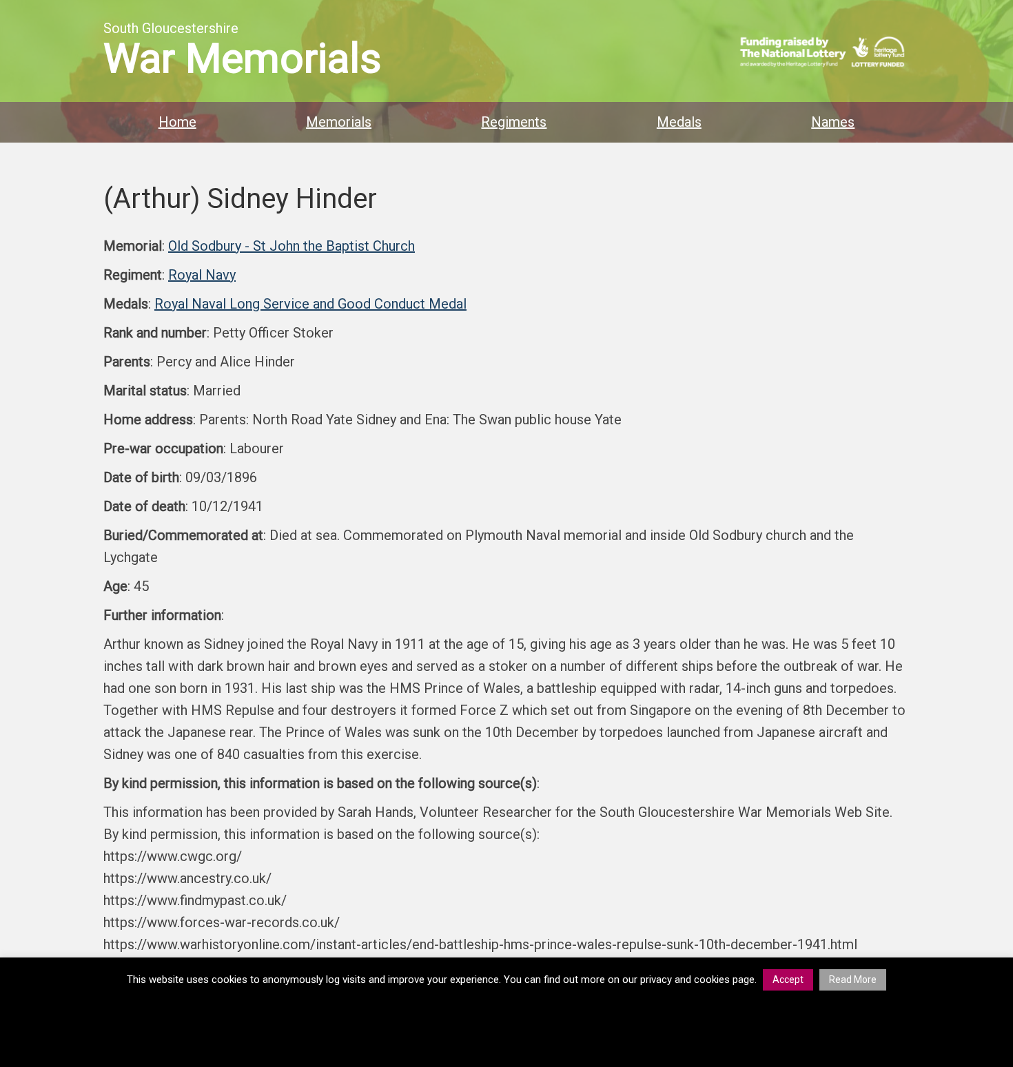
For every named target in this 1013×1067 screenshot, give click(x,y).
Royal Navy (202, 275)
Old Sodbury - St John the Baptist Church (291, 246)
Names (833, 122)
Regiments (513, 122)
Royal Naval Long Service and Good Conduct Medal (310, 304)
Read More (853, 979)
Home (177, 122)
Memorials (338, 122)
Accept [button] (788, 979)
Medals (679, 122)
